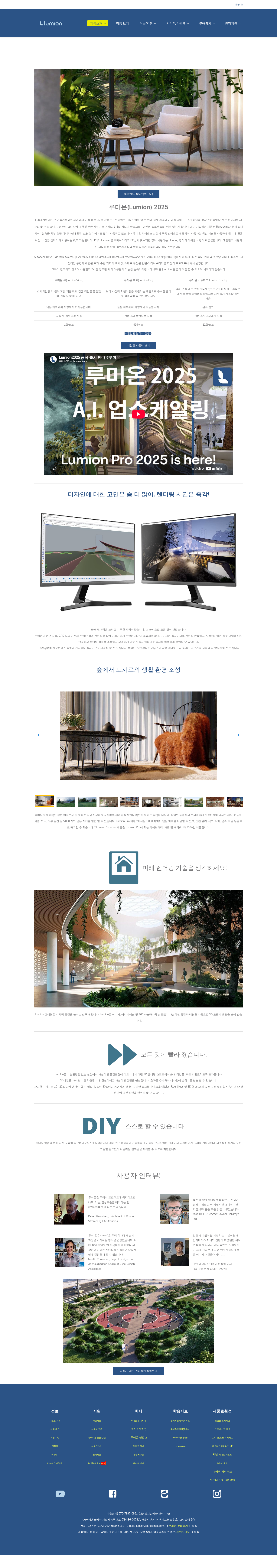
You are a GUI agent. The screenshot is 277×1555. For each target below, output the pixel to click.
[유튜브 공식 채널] (60, 1493)
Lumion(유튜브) (180, 1437)
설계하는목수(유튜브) (180, 1420)
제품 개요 (55, 1429)
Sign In (239, 4)
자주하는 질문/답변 (97, 1437)
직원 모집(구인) (138, 1429)
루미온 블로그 (139, 1437)
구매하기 (55, 1454)
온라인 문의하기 (178, 1525)
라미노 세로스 (225, 1454)
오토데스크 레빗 (222, 1429)
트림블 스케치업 (222, 1420)
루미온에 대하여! (138, 1420)
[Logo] (51, 23)
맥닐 (216, 1454)
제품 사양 (55, 1437)
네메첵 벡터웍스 (222, 1471)
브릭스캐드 (222, 1463)
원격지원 (97, 1454)
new (103, 1463)
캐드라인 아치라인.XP (222, 1446)
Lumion (178, 1446)
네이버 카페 (138, 1463)
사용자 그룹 (96, 1429)
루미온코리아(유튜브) (180, 1429)
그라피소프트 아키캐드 (222, 1437)
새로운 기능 (55, 1420)
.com (184, 1446)
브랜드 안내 (138, 1446)
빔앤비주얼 (138, 1454)
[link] (138, 71)
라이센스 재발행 (54, 1463)
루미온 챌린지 (94, 1463)
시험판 (55, 1446)
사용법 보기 (96, 1446)
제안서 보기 (184, 1532)
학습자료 (97, 1420)
